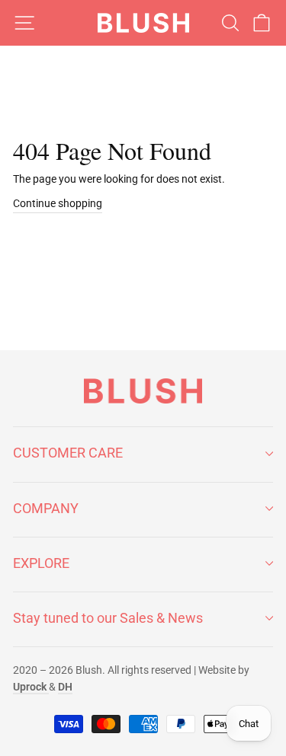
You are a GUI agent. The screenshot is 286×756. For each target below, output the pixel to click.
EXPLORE (41, 563)
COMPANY (46, 508)
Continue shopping (57, 203)
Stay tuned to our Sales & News (108, 618)
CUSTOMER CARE (68, 453)
